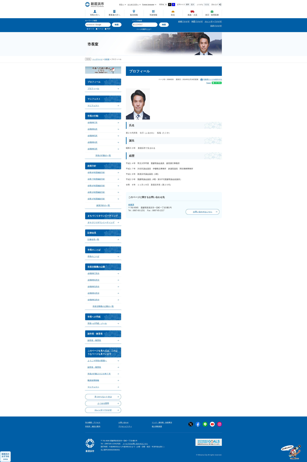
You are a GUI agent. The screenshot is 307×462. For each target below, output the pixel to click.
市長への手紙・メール (97, 323)
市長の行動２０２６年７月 (99, 374)
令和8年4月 (92, 142)
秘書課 (131, 205)
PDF (108, 29)
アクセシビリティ (125, 426)
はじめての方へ (133, 4)
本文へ (121, 4)
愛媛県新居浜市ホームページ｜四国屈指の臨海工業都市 (94, 4)
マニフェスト (94, 99)
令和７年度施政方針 (96, 179)
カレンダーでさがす (213, 21)
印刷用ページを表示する (212, 79)
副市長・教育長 (95, 334)
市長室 (106, 59)
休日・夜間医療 (212, 15)
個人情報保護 (157, 426)
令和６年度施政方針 (96, 186)
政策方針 (92, 166)
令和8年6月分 (93, 280)
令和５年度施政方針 (96, 192)
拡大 (192, 4)
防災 (173, 15)
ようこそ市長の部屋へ (97, 361)
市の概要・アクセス (92, 422)
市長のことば (94, 250)
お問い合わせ (123, 422)
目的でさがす (216, 26)
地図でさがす (197, 21)
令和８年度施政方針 (96, 172)
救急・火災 (192, 15)
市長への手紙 (94, 317)
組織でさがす (184, 21)
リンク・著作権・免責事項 (162, 422)
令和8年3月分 (93, 300)
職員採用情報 (93, 380)
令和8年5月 (92, 136)
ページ (100, 29)
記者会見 (92, 233)
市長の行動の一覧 (103, 155)
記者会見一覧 (93, 239)
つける (206, 4)
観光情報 (134, 15)
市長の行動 (93, 116)
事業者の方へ (114, 15)
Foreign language (148, 4)
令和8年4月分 (93, 293)
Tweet (208, 83)
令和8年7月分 (93, 273)
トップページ (97, 59)
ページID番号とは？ (144, 29)
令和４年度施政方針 (96, 199)
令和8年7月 (92, 123)
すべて (91, 29)
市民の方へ (95, 15)
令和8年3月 (92, 149)
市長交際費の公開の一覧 (103, 306)
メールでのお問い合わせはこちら (135, 444)
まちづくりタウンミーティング (103, 216)
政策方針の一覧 (103, 205)
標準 (187, 4)
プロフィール (94, 82)
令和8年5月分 (93, 287)
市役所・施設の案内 (92, 426)
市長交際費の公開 (96, 267)
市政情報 (153, 15)
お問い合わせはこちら (202, 212)
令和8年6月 (92, 129)
